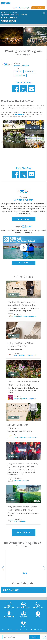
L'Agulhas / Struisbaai (9, 19)
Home (3, 12)
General (18, 71)
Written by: (23, 197)
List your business (38, 8)
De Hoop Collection (21, 65)
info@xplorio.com (21, 630)
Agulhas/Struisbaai (7, 15)
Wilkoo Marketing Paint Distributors (25, 355)
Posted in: (17, 69)
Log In (27, 8)
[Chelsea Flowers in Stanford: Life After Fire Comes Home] (23, 369)
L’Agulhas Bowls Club (21, 480)
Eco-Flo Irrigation (20, 521)
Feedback (21, 8)
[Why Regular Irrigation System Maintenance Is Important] (23, 494)
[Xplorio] (7, 3)
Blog (17, 15)
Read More (23, 263)
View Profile (23, 219)
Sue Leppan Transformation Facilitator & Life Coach (25, 317)
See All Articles (23, 532)
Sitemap (43, 630)
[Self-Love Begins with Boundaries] (23, 412)
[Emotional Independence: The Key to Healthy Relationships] (23, 289)
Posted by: (17, 63)
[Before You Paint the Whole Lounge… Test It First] (23, 330)
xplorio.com (28, 630)
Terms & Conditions (35, 630)
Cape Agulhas (11, 12)
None (25, 573)
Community (23, 15)
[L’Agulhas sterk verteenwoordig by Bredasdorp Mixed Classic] (23, 451)
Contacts (15, 8)
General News (20, 75)
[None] (24, 560)
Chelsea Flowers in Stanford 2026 (25, 399)
